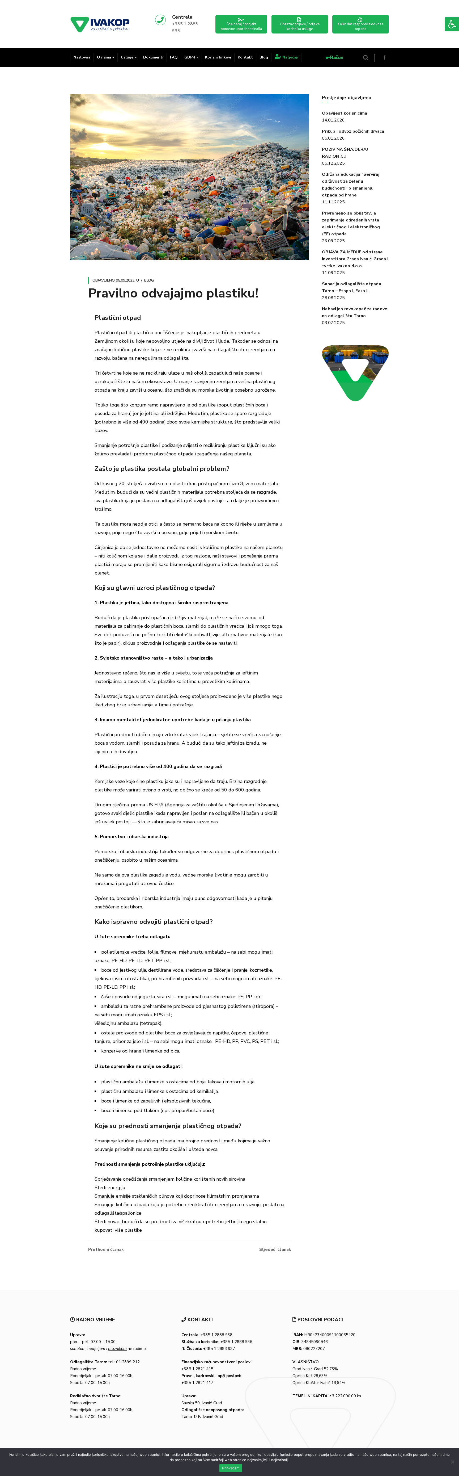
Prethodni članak (106, 1249)
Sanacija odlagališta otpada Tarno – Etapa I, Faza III (351, 287)
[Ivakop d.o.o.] (100, 24)
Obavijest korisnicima (344, 113)
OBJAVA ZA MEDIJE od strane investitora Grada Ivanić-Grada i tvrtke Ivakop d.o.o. (355, 259)
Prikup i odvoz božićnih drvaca (353, 131)
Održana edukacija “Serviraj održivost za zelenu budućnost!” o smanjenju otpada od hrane (350, 184)
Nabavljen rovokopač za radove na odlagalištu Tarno (354, 312)
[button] (452, 24)
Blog (149, 280)
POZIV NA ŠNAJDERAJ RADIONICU (345, 152)
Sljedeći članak (275, 1249)
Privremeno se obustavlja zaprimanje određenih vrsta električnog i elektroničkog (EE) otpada (351, 223)
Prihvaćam (230, 1468)
